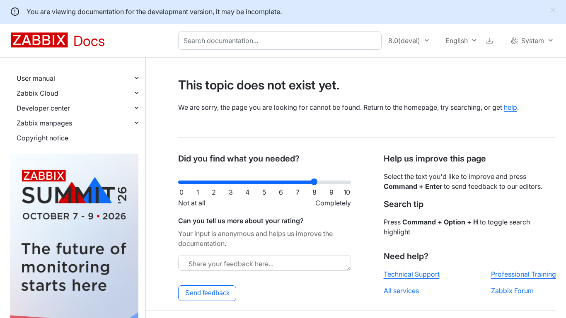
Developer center (43, 108)
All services (401, 291)
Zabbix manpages (44, 123)
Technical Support (412, 274)
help (510, 107)
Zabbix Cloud (37, 93)
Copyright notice (42, 138)
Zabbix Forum (512, 291)
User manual (36, 78)
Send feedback (207, 292)
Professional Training (523, 274)
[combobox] (281, 40)
